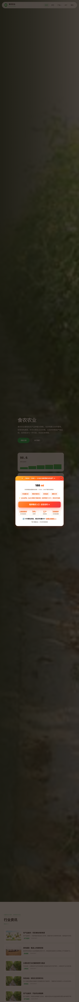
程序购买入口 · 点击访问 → (39, 504)
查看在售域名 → (51, 519)
